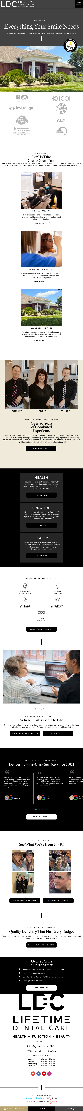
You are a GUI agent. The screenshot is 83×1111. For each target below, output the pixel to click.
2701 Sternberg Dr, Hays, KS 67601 (41, 1051)
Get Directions (41, 988)
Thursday (31, 1066)
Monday (31, 1059)
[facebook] (38, 1073)
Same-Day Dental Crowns (66, 33)
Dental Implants (33, 33)
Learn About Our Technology (25, 734)
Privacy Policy (39, 1098)
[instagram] (49, 1073)
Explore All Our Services (41, 629)
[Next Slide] (47, 708)
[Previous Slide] (36, 708)
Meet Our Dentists (41, 448)
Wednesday (32, 1063)
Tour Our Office (58, 734)
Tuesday (31, 1061)
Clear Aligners (48, 33)
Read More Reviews (41, 817)
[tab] (36, 809)
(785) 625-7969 (41, 1046)
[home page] (17, 4)
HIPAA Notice (52, 1098)
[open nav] (79, 4)
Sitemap (29, 1098)
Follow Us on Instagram (26, 901)
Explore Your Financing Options (41, 945)
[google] (33, 1073)
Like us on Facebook (59, 901)
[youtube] (44, 1073)
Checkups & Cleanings (16, 33)
